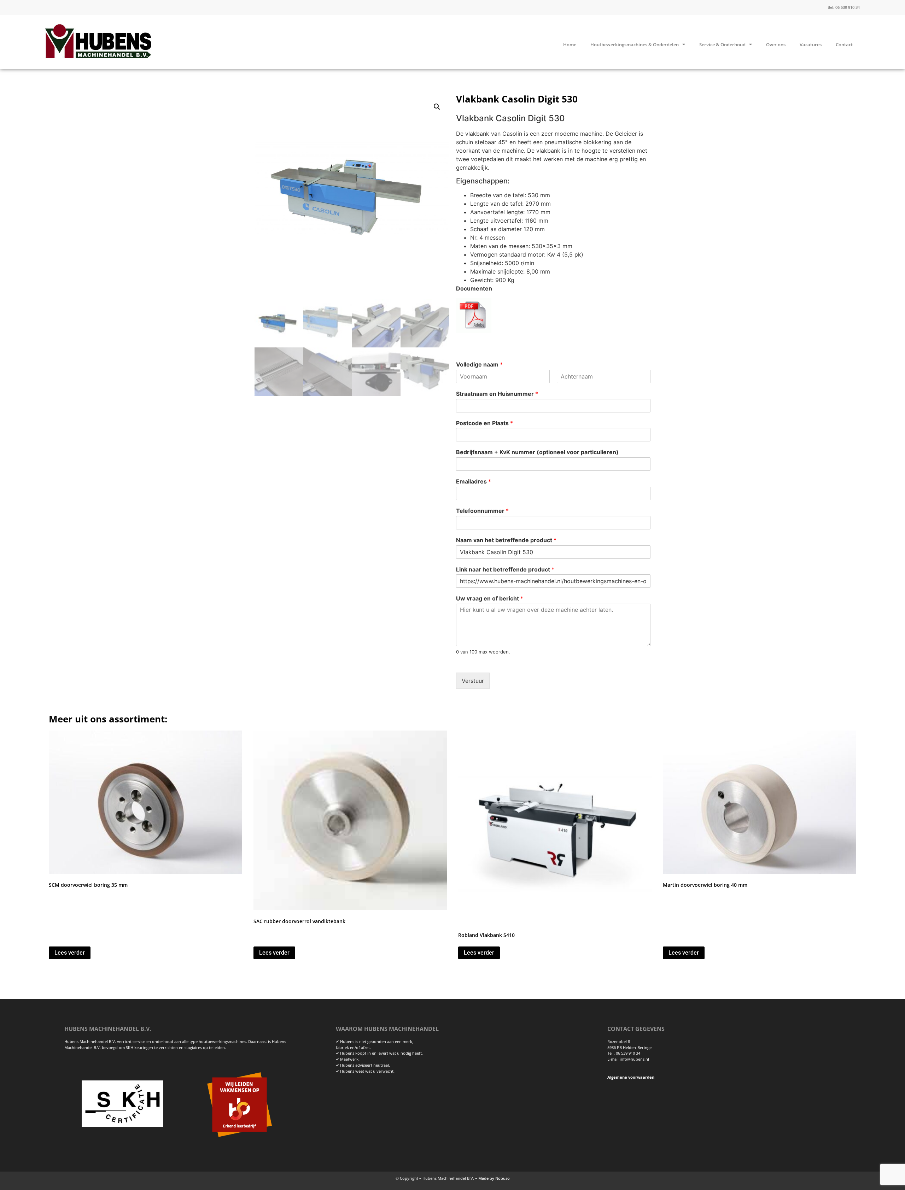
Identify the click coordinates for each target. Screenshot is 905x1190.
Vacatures (811, 44)
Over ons (776, 44)
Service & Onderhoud (722, 44)
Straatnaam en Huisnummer (497, 393)
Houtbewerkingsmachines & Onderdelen (634, 44)
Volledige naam (479, 364)
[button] (437, 106)
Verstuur (473, 680)
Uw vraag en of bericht (489, 598)
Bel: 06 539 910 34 (844, 7)
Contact (844, 44)
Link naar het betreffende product (505, 569)
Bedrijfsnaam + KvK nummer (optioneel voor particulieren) (537, 452)
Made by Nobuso (494, 1178)
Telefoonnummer (482, 510)
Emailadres (473, 481)
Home (569, 44)
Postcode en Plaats (484, 423)
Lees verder (69, 952)
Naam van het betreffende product (506, 540)
